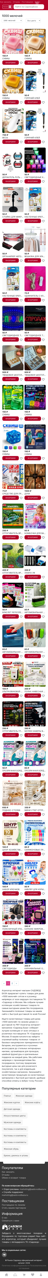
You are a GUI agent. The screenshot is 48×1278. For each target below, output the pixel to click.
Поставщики (27, 2)
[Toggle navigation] (7, 6)
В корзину (11, 63)
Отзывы (16, 2)
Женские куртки (12, 1102)
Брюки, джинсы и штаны (16, 1155)
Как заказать (5, 2)
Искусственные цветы (15, 1115)
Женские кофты (32, 1102)
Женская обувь (11, 1149)
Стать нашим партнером (14, 1208)
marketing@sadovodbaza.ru (33, 1189)
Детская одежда (12, 1109)
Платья (7, 1096)
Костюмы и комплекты (15, 1129)
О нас (4, 1217)
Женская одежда (24, 1096)
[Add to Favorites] (21, 62)
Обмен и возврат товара (14, 1177)
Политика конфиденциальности (16, 1265)
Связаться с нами (10, 1220)
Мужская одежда (12, 1122)
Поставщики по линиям (13, 1205)
